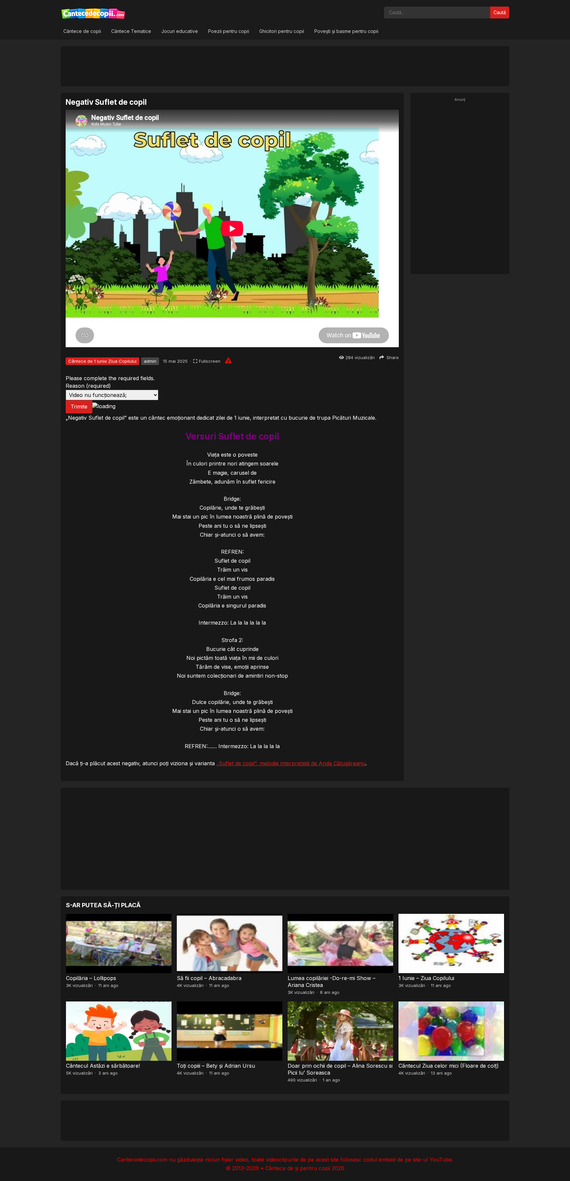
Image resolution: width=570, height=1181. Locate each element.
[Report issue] (228, 360)
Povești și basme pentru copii (346, 31)
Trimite (79, 406)
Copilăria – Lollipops (91, 978)
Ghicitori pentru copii (281, 31)
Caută (499, 12)
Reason (88, 385)
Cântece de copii (82, 31)
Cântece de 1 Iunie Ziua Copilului (102, 361)
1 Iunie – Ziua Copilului (426, 978)
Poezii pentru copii (228, 31)
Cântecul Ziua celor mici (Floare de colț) (448, 1065)
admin (150, 361)
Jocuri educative (179, 31)
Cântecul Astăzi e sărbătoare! (103, 1065)
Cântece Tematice (131, 31)
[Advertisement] (285, 66)
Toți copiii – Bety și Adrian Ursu (216, 1065)
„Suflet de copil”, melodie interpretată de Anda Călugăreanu (290, 763)
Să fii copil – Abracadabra (209, 978)
